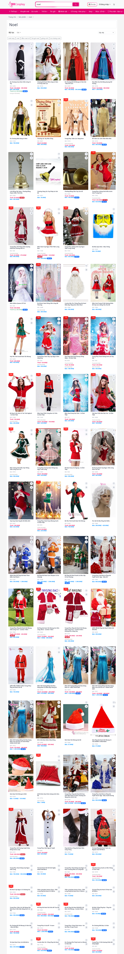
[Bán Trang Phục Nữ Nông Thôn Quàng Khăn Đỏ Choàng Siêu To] (20, 226)
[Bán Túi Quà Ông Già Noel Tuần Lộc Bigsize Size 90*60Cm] (103, 828)
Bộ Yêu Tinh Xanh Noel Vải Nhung (75, 521)
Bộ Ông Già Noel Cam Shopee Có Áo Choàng (48, 576)
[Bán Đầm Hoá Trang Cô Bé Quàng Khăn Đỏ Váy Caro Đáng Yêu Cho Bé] (103, 283)
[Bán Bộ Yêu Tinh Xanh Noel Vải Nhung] (75, 500)
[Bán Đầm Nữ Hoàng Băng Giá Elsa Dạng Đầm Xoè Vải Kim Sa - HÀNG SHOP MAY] (103, 665)
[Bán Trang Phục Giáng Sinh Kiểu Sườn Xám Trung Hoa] (103, 171)
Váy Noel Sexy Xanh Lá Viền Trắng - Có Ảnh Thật (102, 904)
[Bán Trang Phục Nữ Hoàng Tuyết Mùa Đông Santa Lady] (20, 828)
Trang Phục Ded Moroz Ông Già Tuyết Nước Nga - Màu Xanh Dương (103, 794)
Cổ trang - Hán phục (78, 11)
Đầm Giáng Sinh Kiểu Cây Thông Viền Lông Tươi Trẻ (19, 468)
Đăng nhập (104, 4)
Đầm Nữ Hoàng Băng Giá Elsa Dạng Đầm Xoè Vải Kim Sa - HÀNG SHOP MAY (103, 687)
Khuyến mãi (24, 11)
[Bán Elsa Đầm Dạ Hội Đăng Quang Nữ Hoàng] (103, 61)
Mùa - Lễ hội (100, 11)
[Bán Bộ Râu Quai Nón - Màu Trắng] (103, 226)
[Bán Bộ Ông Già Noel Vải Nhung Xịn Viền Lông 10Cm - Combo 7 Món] (48, 607)
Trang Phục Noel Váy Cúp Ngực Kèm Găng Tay (48, 357)
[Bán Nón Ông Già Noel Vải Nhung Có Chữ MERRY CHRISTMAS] (103, 719)
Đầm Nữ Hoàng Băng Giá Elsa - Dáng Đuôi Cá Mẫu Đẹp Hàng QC (47, 686)
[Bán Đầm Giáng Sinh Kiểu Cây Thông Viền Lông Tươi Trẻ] (20, 447)
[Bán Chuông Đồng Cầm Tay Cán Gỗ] (75, 171)
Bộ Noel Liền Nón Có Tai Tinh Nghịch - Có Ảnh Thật (21, 414)
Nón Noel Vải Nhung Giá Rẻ (73, 740)
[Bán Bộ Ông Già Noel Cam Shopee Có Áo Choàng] (48, 555)
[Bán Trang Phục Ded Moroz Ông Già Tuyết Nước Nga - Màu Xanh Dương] (103, 773)
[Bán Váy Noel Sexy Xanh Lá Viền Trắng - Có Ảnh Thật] (103, 883)
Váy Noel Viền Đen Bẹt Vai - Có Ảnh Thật (102, 414)
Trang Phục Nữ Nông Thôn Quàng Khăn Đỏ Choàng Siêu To (20, 247)
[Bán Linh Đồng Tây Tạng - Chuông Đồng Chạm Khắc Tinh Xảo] (20, 171)
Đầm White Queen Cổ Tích (18, 303)
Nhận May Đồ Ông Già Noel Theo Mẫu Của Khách (20, 576)
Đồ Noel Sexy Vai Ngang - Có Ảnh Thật (74, 468)
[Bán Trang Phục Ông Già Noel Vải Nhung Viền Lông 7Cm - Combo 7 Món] (20, 607)
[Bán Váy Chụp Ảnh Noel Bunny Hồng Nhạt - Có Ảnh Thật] (75, 336)
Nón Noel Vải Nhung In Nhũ (18, 794)
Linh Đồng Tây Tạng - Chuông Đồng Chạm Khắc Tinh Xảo (20, 192)
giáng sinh (44, 38)
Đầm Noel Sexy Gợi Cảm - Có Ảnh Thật (75, 414)
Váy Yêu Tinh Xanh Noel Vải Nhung (20, 356)
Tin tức (93, 4)
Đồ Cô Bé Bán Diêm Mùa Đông (46, 740)
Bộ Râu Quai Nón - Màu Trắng (101, 246)
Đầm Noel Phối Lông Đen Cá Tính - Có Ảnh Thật (47, 414)
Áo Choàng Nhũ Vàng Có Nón (18, 138)
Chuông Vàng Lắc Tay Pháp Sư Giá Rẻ (47, 192)
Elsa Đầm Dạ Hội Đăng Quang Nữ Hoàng (102, 82)
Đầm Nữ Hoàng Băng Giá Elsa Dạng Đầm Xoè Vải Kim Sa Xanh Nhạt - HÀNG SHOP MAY (20, 741)
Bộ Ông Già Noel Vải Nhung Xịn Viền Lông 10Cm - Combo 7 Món (48, 628)
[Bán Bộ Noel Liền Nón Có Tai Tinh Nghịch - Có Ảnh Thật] (20, 393)
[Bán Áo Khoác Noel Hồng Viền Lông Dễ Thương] (48, 283)
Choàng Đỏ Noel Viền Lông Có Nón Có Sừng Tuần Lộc (47, 82)
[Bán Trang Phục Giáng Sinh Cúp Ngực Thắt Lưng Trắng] (75, 226)
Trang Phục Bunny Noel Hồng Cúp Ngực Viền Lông (47, 468)
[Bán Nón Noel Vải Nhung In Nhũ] (20, 773)
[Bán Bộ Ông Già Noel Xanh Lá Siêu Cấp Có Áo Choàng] (75, 555)
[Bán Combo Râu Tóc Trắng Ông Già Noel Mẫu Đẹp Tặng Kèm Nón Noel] (75, 283)
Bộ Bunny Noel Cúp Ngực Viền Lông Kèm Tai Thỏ (103, 468)
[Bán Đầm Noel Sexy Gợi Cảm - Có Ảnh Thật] (75, 393)
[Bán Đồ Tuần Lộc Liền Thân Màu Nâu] (103, 118)
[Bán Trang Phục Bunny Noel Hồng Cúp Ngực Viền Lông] (48, 447)
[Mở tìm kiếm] (57, 4)
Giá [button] (18, 32)
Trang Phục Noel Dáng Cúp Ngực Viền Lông (20, 904)
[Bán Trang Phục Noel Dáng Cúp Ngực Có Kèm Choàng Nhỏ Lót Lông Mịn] (75, 883)
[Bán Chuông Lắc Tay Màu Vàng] (48, 118)
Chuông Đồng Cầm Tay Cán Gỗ (74, 191)
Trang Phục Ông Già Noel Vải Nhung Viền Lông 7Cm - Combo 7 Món (21, 628)
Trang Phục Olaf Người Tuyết (46, 848)
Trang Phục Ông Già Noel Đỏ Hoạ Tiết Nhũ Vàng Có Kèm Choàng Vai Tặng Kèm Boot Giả (75, 795)
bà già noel (35, 38)
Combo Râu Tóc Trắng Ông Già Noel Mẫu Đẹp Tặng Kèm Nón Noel (75, 304)
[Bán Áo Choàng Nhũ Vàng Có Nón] (20, 118)
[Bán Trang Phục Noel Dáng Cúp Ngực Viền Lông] (20, 883)
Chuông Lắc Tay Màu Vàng (45, 138)
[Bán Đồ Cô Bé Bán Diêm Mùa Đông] (48, 719)
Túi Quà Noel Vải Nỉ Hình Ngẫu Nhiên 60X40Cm (46, 904)
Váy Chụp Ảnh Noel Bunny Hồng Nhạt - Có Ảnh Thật (74, 357)
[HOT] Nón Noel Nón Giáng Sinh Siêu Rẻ (48, 794)
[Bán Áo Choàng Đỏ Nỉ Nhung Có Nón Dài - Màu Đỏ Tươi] (75, 61)
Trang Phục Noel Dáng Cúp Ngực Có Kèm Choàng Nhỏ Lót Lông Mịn (75, 904)
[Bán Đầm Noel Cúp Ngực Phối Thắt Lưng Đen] (48, 226)
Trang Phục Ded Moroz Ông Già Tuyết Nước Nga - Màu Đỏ (101, 576)
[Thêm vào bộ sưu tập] (31, 48)
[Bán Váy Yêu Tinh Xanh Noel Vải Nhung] (20, 336)
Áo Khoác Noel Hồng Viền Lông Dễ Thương (47, 304)
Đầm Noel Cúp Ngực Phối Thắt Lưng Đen (48, 247)
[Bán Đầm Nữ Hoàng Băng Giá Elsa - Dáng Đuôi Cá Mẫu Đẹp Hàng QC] (48, 665)
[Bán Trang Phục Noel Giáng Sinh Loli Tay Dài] (103, 336)
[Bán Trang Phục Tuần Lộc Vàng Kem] (75, 118)
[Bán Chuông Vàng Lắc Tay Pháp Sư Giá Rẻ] (48, 171)
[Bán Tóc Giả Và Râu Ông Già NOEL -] (103, 500)
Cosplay (18, 4)
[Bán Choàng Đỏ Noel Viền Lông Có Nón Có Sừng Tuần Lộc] (48, 61)
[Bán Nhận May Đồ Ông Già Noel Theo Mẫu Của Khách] (20, 555)
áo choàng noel (55, 38)
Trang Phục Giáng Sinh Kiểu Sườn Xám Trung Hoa (102, 192)
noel (30, 17)
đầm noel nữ (26, 38)
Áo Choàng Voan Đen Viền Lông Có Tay (20, 82)
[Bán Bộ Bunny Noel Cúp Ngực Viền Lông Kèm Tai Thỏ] (103, 447)
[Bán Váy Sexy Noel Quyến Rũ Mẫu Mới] (20, 500)
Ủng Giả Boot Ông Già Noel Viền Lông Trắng (74, 848)
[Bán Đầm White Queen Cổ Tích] (20, 283)
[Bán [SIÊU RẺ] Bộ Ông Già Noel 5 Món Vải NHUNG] (103, 607)
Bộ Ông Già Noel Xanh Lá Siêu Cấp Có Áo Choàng (75, 576)
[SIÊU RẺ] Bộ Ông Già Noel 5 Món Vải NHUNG (103, 628)
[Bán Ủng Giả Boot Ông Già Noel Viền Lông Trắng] (75, 828)
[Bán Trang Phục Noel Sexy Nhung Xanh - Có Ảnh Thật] (48, 500)
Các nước (34, 11)
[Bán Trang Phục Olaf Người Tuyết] (48, 828)
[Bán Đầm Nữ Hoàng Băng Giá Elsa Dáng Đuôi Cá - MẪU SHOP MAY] (75, 665)
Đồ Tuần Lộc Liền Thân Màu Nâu (101, 138)
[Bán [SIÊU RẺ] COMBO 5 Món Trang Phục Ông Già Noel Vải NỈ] (20, 665)
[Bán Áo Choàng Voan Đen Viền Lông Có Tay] (20, 61)
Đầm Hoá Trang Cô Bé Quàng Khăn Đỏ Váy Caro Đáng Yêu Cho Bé (102, 304)
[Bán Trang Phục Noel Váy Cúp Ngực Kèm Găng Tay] (48, 336)
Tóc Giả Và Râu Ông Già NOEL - (101, 521)
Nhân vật (63, 11)
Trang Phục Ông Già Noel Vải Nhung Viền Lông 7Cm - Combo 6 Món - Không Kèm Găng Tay (75, 629)
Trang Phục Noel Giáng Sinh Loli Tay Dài (103, 357)
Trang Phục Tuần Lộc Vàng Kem (74, 138)
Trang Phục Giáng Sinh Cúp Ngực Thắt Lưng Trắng (75, 247)
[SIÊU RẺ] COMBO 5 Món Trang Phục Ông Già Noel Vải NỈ (20, 686)
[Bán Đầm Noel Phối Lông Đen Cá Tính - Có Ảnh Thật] (48, 393)
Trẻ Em (44, 11)
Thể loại (14, 11)
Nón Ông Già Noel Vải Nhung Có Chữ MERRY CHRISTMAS (101, 740)
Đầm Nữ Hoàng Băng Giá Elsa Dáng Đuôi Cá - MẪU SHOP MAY (75, 686)
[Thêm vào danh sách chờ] (31, 44)
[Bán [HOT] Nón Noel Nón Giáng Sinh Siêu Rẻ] (48, 773)
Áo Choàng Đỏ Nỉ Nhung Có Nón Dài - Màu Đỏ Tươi (75, 82)
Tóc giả (52, 11)
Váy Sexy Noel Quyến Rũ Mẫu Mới (20, 521)
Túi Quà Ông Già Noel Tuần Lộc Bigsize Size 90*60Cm (101, 848)
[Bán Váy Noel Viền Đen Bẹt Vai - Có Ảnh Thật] (103, 393)
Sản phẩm (22, 17)
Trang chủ (12, 17)
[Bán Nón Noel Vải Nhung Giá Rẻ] (75, 719)
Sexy (90, 11)
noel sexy (11, 38)
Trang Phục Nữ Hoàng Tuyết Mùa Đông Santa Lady (20, 848)
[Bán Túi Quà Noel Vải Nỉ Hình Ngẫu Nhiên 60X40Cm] (48, 883)
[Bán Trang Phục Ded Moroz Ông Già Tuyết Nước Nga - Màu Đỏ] (103, 555)
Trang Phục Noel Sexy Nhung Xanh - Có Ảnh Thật (48, 521)
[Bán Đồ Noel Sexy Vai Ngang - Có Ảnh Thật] (75, 447)
